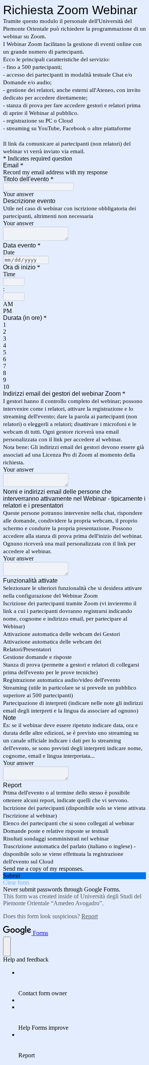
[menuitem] (82, 983)
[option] (74, 304)
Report (89, 916)
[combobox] (13, 282)
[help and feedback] (7, 946)
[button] (74, 875)
